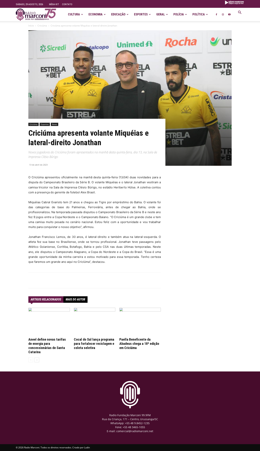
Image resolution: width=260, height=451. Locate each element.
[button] (239, 13)
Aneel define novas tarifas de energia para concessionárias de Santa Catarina (47, 345)
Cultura (74, 14)
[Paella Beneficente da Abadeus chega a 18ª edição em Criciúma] (140, 322)
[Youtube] (229, 14)
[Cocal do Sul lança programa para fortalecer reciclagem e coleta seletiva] (94, 322)
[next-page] (36, 360)
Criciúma (42, 25)
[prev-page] (30, 360)
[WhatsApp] (71, 280)
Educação (118, 14)
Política (198, 14)
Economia (96, 14)
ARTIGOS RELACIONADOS (46, 299)
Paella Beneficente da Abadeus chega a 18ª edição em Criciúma (139, 343)
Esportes (141, 14)
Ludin (87, 447)
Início (31, 25)
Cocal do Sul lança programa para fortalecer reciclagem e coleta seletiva (94, 343)
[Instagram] (223, 14)
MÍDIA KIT (54, 4)
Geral (160, 14)
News (54, 124)
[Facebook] (216, 14)
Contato (67, 4)
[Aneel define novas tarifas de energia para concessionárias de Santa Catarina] (49, 322)
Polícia (178, 14)
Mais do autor (75, 299)
